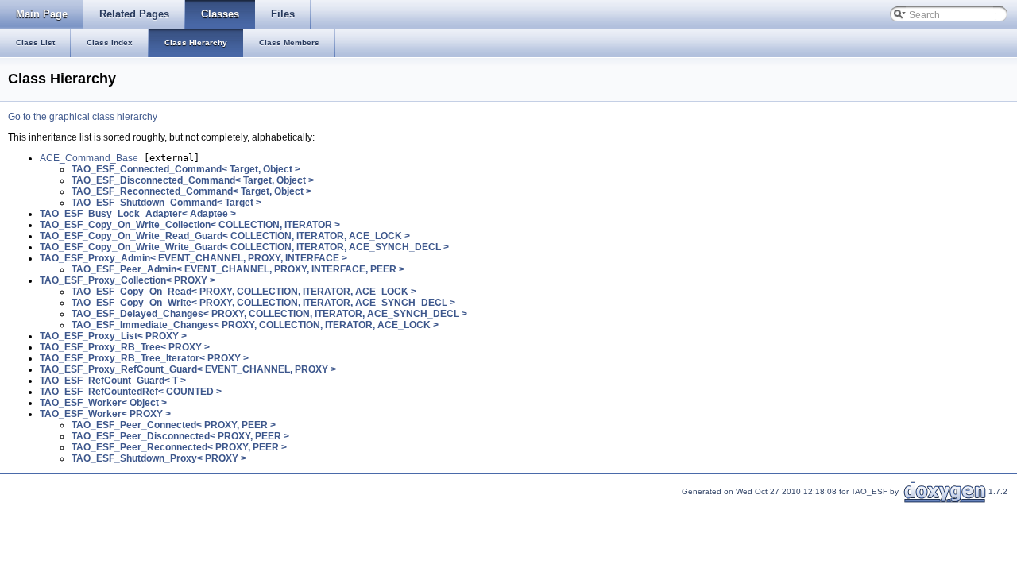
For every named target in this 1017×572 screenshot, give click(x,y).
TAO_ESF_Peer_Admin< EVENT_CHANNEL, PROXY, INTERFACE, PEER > (238, 269)
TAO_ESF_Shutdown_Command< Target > (166, 202)
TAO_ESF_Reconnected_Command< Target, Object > (191, 191)
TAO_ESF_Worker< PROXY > (105, 413)
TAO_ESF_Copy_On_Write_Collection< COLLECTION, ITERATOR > (190, 224)
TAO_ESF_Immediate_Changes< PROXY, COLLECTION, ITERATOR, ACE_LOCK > (255, 324)
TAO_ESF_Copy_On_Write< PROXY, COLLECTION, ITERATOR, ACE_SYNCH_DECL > (263, 302)
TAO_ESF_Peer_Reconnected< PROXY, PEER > (179, 447)
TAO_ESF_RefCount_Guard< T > (113, 380)
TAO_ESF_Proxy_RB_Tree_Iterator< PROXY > (144, 358)
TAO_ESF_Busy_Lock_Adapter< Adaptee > (138, 213)
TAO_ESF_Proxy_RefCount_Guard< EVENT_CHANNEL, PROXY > (188, 369)
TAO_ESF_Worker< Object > (103, 402)
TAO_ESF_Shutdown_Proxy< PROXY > (159, 458)
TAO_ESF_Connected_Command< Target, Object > (186, 169)
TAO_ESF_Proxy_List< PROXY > (113, 336)
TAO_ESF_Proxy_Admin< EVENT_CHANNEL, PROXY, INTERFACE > (193, 258)
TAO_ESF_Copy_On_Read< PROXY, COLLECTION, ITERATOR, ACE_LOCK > (244, 291)
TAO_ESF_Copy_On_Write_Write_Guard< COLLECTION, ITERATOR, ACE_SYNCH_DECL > (244, 247)
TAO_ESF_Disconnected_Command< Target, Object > (193, 180)
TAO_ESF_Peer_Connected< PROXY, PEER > (174, 425)
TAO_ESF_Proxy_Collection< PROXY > (127, 280)
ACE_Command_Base (89, 158)
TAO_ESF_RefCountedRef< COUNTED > (131, 391)
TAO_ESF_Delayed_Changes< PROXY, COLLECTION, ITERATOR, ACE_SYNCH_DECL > (269, 313)
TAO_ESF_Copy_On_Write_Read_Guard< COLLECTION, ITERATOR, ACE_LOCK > (225, 236)
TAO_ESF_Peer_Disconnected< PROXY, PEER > (180, 436)
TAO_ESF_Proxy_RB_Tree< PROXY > (125, 347)
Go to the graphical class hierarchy (82, 116)
